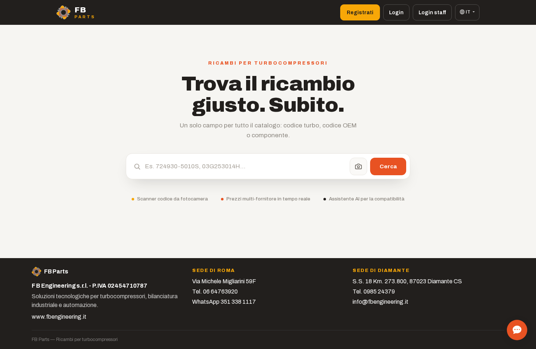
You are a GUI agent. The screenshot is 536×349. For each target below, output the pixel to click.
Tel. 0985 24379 (374, 291)
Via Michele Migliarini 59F (224, 281)
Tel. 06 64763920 (215, 291)
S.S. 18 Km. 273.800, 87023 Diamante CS (407, 281)
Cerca (388, 166)
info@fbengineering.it (380, 302)
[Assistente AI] (517, 330)
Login (396, 12)
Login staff (432, 12)
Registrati (360, 12)
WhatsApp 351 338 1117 (224, 302)
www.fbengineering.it (59, 317)
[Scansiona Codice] (358, 166)
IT (468, 12)
